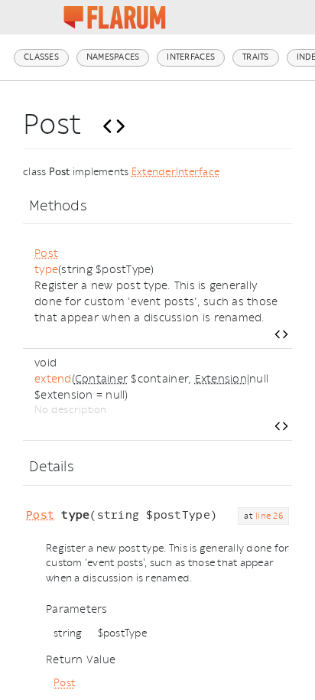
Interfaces (191, 57)
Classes (41, 57)
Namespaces (113, 57)
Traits (255, 57)
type (46, 269)
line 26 (269, 516)
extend (53, 379)
